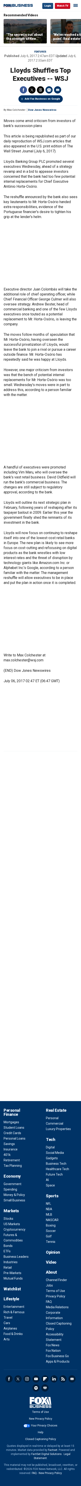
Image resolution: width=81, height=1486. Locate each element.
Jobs (49, 1285)
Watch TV (62, 5)
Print (49, 90)
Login (47, 5)
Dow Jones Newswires (42, 109)
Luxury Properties (58, 1129)
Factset (52, 1450)
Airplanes (10, 1328)
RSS (63, 1379)
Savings (9, 1144)
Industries (11, 1262)
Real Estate (56, 1110)
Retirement (12, 1160)
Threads (40, 90)
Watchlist (12, 1289)
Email (57, 90)
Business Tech (56, 1163)
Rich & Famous (14, 1312)
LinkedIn (54, 1379)
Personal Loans (14, 1138)
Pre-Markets (12, 1273)
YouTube (36, 1379)
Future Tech (54, 1174)
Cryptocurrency (14, 1229)
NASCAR (52, 1220)
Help (40, 1432)
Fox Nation (53, 1350)
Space (50, 1185)
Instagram (27, 1379)
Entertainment (14, 1306)
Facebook (23, 90)
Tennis (50, 1242)
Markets (11, 1210)
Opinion (53, 1252)
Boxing (51, 1225)
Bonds (8, 1246)
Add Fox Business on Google (42, 98)
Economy (12, 1176)
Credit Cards (12, 1133)
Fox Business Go (57, 1356)
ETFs (7, 1251)
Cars (7, 1323)
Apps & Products (58, 1361)
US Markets (12, 1224)
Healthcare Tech (57, 1169)
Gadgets (52, 1158)
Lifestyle (11, 1298)
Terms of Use (55, 1291)
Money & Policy (14, 1195)
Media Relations (57, 1307)
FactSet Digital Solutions (46, 1454)
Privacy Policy (55, 1296)
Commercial (54, 1123)
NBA (49, 1209)
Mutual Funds (13, 1278)
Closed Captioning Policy (40, 1439)
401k (7, 1155)
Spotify (36, 1388)
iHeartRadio (45, 1388)
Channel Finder (56, 1280)
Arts (7, 1339)
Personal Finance (12, 1112)
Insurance (11, 1149)
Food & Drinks (13, 1334)
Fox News (52, 1345)
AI (47, 1180)
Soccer (51, 1231)
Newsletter (72, 1379)
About (51, 1272)
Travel (8, 1317)
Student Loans (14, 1127)
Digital (50, 1147)
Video (51, 1262)
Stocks (8, 1218)
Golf (49, 1236)
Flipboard (45, 1379)
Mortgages (11, 1122)
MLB (49, 1214)
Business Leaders (16, 1256)
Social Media (55, 1153)
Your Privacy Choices (44, 1425)
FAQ (49, 1302)
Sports (52, 1195)
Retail (8, 1267)
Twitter (32, 90)
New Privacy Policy (40, 1418)
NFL (48, 1203)
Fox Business (18, 5)
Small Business (14, 1200)
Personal (52, 1118)
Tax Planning (13, 1165)
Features (40, 51)
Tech (50, 1139)
